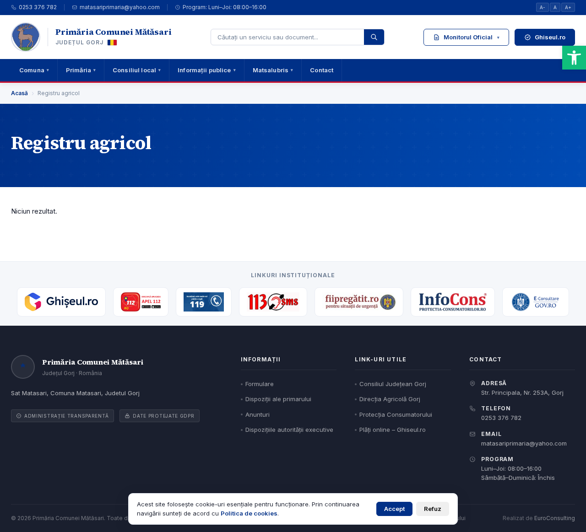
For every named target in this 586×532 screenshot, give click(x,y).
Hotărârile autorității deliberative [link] (487, 111)
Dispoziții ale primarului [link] (278, 399)
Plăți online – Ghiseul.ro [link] (392, 429)
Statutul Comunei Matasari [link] (471, 62)
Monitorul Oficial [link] (471, 37)
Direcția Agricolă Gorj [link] (389, 399)
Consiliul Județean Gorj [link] (392, 383)
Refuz (432, 508)
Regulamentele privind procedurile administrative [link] (483, 86)
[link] (574, 58)
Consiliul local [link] (137, 70)
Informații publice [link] (206, 70)
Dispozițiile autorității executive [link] (487, 130)
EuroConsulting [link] (554, 518)
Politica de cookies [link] (249, 513)
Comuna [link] (34, 70)
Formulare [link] (259, 383)
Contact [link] (321, 70)
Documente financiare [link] (464, 150)
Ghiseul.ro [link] (550, 37)
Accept (394, 508)
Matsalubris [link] (273, 70)
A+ (568, 7)
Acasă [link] (19, 93)
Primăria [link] (81, 70)
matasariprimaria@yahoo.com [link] (120, 7)
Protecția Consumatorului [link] (395, 414)
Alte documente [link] (487, 169)
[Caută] (374, 37)
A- (542, 7)
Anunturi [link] (257, 414)
